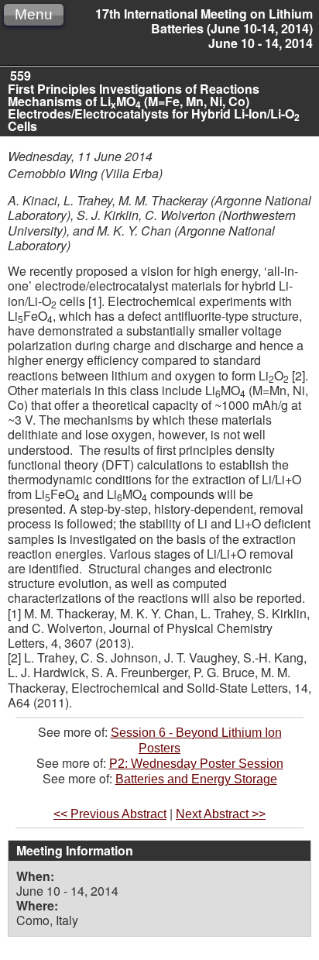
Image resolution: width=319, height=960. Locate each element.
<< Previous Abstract (109, 814)
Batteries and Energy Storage (196, 779)
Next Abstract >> (221, 814)
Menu (34, 14)
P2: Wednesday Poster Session (196, 763)
